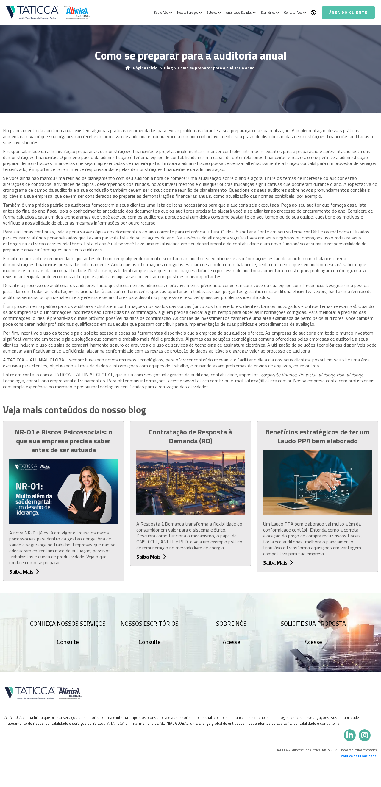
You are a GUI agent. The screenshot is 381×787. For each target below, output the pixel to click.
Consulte (68, 641)
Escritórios (268, 12)
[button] (162, 12)
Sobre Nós (161, 12)
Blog (168, 68)
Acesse (231, 641)
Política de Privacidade (359, 756)
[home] (48, 12)
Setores (212, 12)
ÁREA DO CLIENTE (348, 12)
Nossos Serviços (187, 12)
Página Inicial (146, 68)
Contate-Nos (293, 12)
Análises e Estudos (239, 12)
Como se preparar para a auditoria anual (217, 68)
